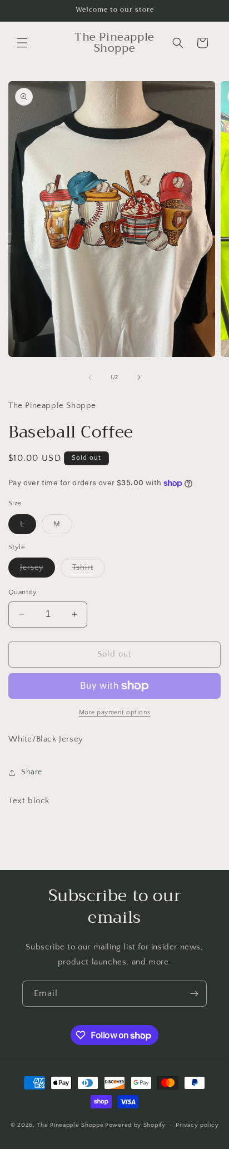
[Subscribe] (194, 994)
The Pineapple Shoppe (70, 1125)
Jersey (37, 570)
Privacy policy (197, 1125)
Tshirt (88, 570)
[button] (22, 43)
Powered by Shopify (135, 1125)
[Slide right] (139, 377)
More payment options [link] (115, 712)
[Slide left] (90, 377)
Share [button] (31, 772)
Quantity (22, 592)
